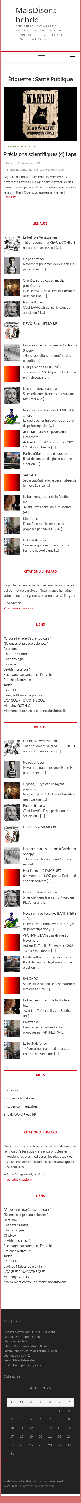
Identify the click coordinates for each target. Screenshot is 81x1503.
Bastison (10, 649)
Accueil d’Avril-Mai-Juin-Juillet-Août (29, 1332)
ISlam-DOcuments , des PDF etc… (27, 1346)
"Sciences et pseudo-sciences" (26, 643)
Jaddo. (8, 685)
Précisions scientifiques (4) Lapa (40, 154)
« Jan (7, 1460)
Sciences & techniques (20, 146)
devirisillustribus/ (17, 669)
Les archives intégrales (19, 1360)
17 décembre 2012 (29, 163)
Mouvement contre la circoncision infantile (35, 711)
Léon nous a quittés (17, 1355)
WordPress (10, 1485)
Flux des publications (19, 1098)
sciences (45, 169)
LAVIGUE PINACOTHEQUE (24, 700)
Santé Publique (29, 169)
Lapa (9, 163)
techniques (58, 169)
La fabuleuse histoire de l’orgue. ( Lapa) (30, 1351)
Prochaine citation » (18, 608)
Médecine (13, 169)
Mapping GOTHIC (17, 705)
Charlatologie (14, 659)
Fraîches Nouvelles (18, 680)
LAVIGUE (11, 690)
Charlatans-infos (16, 654)
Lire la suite (17, 197)
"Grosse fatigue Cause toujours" (27, 638)
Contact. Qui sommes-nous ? (23, 1336)
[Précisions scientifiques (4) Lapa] (40, 114)
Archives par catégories (24, 1365)
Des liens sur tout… (17, 1341)
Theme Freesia (55, 1481)
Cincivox (10, 664)
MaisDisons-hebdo (37, 15)
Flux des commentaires (21, 1106)
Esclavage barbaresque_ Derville (28, 674)
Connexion (11, 1090)
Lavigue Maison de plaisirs (23, 695)
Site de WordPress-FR (20, 1114)
